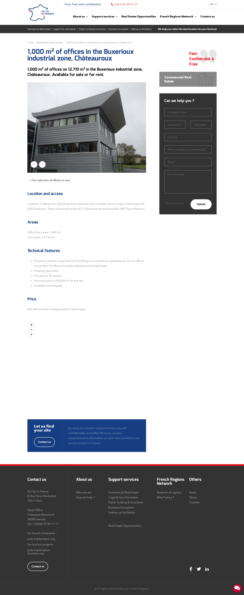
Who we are (83, 492)
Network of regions (169, 492)
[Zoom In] (31, 324)
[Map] (86, 362)
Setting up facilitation (141, 29)
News (193, 492)
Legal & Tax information (64, 29)
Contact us (44, 441)
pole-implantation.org (41, 538)
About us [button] (79, 16)
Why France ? (165, 497)
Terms (193, 497)
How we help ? (85, 497)
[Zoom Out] (31, 329)
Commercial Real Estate (38, 29)
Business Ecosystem (118, 29)
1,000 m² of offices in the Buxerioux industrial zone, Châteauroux (98, 42)
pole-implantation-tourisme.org (39, 551)
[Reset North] (31, 334)
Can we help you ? (179, 100)
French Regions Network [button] (176, 16)
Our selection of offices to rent (51, 180)
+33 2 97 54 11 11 (126, 4)
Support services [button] (103, 16)
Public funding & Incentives (92, 29)
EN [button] (212, 4)
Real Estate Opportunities (50, 42)
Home (30, 42)
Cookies (194, 502)
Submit (201, 204)
